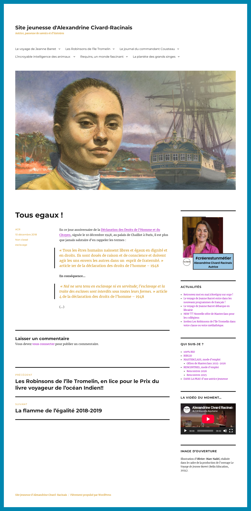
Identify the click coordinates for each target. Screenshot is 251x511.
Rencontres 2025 (197, 375)
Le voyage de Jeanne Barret (35, 49)
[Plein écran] (231, 431)
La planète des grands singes (154, 56)
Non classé (21, 239)
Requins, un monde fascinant (102, 56)
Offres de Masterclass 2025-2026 (206, 363)
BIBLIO (188, 355)
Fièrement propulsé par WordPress (90, 494)
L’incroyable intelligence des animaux (43, 56)
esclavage (21, 244)
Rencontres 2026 (197, 371)
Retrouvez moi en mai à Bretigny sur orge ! (208, 294)
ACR (17, 229)
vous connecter (43, 344)
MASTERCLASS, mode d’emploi (202, 359)
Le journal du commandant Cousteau (147, 49)
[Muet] (225, 431)
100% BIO (189, 351)
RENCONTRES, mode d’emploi (201, 367)
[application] (208, 418)
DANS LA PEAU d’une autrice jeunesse (206, 378)
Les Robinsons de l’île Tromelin (87, 49)
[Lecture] (185, 431)
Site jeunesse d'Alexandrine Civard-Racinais (73, 27)
